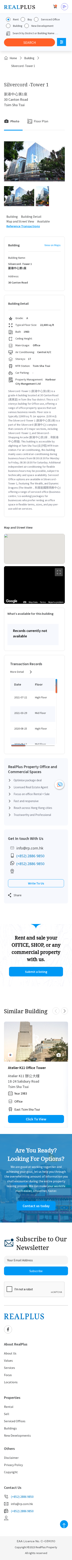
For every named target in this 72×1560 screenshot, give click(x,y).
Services (9, 1368)
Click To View (36, 1119)
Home (13, 58)
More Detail (17, 672)
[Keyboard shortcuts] (24, 602)
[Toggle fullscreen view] (59, 572)
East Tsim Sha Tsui (27, 1109)
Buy (30, 19)
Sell (6, 1414)
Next (64, 1010)
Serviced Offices (14, 1421)
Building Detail (31, 217)
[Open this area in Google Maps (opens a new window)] (11, 601)
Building (17, 26)
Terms (43, 602)
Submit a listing (36, 972)
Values (8, 1360)
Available (43, 221)
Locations (11, 1382)
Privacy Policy (13, 1465)
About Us (10, 1353)
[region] (34, 585)
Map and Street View (20, 221)
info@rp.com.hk (29, 848)
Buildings (10, 1428)
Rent (16, 19)
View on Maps (52, 245)
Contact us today (36, 1206)
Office (18, 1101)
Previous (55, 1010)
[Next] (64, 1041)
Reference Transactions (23, 226)
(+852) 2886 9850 (30, 855)
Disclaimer (11, 1458)
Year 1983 (20, 1093)
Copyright (11, 1472)
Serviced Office (50, 19)
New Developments (17, 1435)
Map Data (33, 602)
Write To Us (36, 883)
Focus (8, 1375)
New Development (42, 26)
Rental (8, 1407)
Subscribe (36, 1271)
